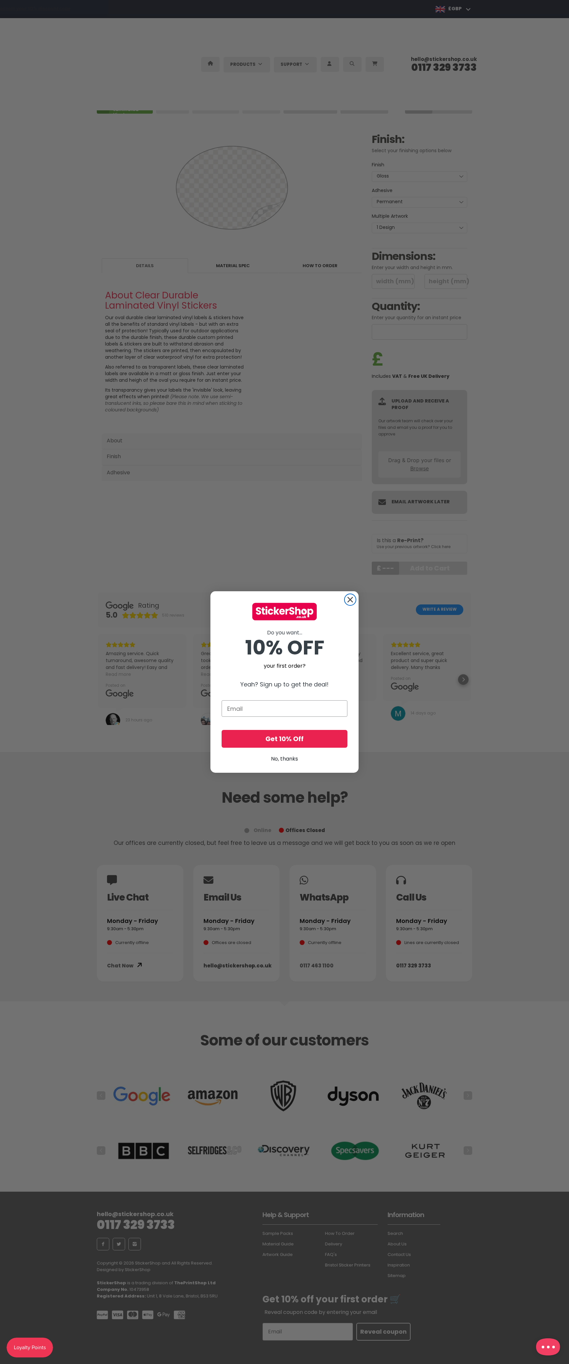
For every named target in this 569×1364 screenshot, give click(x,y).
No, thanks (284, 759)
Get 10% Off (284, 738)
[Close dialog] (350, 599)
